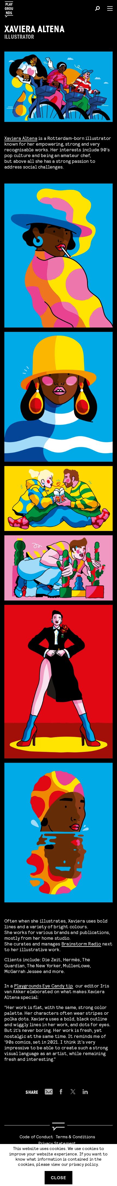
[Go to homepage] (58, 1127)
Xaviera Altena (20, 138)
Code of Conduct (36, 1136)
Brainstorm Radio (81, 943)
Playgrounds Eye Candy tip (43, 985)
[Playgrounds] (10, 8)
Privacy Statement (57, 1143)
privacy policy (83, 1164)
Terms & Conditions (75, 1136)
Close (58, 1177)
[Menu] (108, 8)
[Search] (97, 9)
